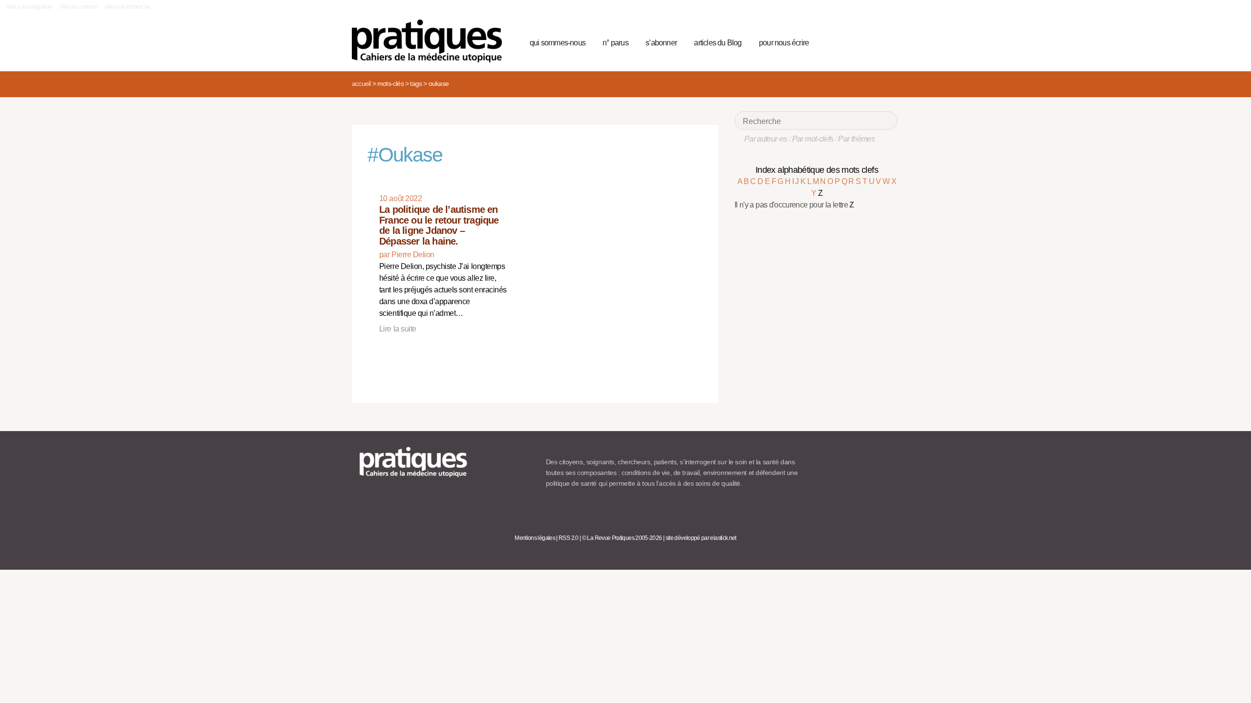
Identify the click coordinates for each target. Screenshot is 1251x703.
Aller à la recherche (127, 6)
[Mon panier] (853, 41)
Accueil (361, 83)
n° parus (615, 43)
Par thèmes (856, 139)
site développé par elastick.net (701, 538)
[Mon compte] (870, 41)
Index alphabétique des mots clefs (816, 170)
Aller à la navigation (29, 6)
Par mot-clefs (813, 139)
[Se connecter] (887, 41)
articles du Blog (717, 43)
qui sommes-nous (557, 43)
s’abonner (661, 43)
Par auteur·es (765, 139)
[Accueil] (431, 41)
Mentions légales (535, 538)
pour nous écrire (784, 43)
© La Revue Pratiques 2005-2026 (622, 538)
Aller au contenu (78, 6)
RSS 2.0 (569, 538)
